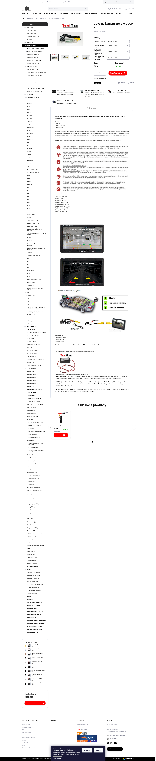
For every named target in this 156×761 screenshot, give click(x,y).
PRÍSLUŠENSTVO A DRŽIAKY (34, 92)
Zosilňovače (30, 455)
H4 (28, 193)
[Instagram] (111, 743)
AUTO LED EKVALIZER (32, 169)
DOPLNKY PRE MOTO (32, 566)
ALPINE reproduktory (32, 457)
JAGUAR (29, 121)
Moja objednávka (66, 2)
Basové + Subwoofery (32, 416)
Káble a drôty (30, 519)
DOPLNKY (29, 39)
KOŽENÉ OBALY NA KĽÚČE (33, 587)
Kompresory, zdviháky (32, 528)
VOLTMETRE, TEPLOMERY (33, 498)
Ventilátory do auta (32, 563)
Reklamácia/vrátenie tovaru (52, 2)
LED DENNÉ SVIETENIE (33, 220)
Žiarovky (30, 324)
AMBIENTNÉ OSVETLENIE (33, 98)
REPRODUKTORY (31, 410)
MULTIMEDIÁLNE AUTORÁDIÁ (34, 602)
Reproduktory (30, 440)
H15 (28, 202)
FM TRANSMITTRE (31, 356)
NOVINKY (29, 596)
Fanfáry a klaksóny (32, 513)
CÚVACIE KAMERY (31, 45)
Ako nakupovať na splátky (28, 747)
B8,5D (28, 175)
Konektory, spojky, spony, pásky (35, 522)
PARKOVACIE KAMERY (32, 608)
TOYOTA (29, 157)
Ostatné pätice (31, 214)
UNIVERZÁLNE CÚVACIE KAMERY (35, 48)
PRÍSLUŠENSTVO (31, 327)
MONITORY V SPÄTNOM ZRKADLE (35, 83)
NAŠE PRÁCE (88, 116)
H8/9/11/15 (30, 270)
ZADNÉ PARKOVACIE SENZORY (34, 629)
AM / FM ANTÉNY (31, 329)
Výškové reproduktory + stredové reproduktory (36, 451)
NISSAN (29, 145)
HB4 (28, 208)
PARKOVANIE (30, 42)
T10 (28, 211)
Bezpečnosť (30, 510)
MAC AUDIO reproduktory (33, 487)
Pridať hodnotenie (30, 703)
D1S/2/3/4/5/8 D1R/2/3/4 (34, 279)
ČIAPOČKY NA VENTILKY (33, 572)
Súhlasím (98, 750)
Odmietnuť (87, 750)
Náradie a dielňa (31, 539)
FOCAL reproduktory (32, 472)
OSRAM (29, 217)
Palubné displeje (31, 551)
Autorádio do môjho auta (28, 737)
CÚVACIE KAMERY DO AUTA (34, 614)
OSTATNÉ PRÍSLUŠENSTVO (34, 401)
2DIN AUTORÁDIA (31, 33)
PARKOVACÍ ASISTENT (32, 632)
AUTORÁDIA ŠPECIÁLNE (33, 36)
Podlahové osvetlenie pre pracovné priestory (36, 248)
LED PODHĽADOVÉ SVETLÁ (34, 365)
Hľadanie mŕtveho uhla (32, 516)
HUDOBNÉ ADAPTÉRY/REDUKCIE (35, 359)
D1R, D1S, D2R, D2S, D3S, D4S (35, 312)
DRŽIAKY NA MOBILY (32, 350)
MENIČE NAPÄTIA (31, 368)
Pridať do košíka (116, 73)
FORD (28, 109)
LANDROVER (30, 127)
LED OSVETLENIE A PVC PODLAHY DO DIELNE (36, 234)
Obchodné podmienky (37, 2)
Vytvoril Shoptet (117, 758)
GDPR (23, 745)
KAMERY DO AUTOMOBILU (34, 60)
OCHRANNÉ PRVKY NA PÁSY (34, 590)
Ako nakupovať (26, 2)
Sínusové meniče (31, 392)
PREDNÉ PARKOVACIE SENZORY (35, 626)
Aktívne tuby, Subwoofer (34, 460)
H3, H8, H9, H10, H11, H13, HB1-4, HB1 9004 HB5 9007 (36, 308)
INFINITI (29, 118)
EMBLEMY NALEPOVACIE (33, 575)
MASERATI (30, 133)
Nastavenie (57, 758)
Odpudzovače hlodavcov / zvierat (35, 545)
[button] (92, 442)
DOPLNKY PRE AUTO (32, 501)
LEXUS (29, 130)
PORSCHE (29, 148)
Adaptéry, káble (32, 318)
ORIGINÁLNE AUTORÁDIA (33, 605)
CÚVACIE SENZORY (31, 617)
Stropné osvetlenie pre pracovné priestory (35, 244)
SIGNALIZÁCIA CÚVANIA (33, 63)
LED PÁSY (29, 252)
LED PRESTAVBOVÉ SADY (33, 255)
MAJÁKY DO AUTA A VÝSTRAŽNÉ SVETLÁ (35, 289)
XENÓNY (29, 292)
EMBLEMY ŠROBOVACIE (33, 578)
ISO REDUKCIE (30, 362)
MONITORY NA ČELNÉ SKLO (34, 80)
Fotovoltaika (30, 371)
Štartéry (30, 321)
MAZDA (29, 136)
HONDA (29, 112)
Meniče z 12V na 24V (32, 380)
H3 (28, 190)
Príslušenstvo (30, 419)
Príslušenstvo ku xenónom (34, 315)
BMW (28, 106)
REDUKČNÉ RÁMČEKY (32, 407)
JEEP (28, 124)
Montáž (24, 740)
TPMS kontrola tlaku (32, 557)
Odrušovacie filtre (32, 434)
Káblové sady (31, 428)
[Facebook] (108, 743)
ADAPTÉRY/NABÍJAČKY (33, 335)
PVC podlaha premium (33, 240)
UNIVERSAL (30, 160)
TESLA (29, 154)
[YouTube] (115, 743)
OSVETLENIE (30, 95)
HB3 (28, 205)
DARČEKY (29, 347)
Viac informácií (74, 754)
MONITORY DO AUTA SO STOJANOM (36, 72)
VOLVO (29, 163)
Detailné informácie (99, 78)
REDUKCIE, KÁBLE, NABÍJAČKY (35, 404)
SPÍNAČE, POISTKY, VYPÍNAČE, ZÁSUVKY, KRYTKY (35, 491)
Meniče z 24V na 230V (33, 377)
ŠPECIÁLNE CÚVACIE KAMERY (35, 51)
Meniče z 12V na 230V (33, 374)
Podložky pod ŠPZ (31, 554)
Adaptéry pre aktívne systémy (35, 422)
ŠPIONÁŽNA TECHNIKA (33, 495)
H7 (28, 196)
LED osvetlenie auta (32, 226)
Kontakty (75, 2)
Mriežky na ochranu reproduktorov (36, 431)
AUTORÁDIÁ (30, 599)
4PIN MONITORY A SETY (33, 69)
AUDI (28, 101)
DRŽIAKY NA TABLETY (32, 353)
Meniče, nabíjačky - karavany (34, 389)
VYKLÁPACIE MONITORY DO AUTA (35, 89)
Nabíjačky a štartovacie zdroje (34, 533)
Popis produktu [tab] (91, 108)
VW (28, 166)
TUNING (29, 569)
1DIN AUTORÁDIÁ (31, 31)
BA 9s (28, 178)
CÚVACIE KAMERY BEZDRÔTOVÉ (35, 611)
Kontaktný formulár (115, 749)
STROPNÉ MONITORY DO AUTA (35, 86)
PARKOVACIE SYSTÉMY (33, 57)
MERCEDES (30, 139)
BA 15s (29, 181)
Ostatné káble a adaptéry (34, 437)
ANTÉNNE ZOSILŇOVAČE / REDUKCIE (36, 332)
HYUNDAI (29, 115)
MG (28, 142)
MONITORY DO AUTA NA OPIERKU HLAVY (35, 76)
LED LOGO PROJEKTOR (33, 223)
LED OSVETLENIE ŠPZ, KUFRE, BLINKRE (34, 230)
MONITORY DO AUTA (32, 66)
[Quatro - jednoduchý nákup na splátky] (87, 738)
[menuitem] (26, 14)
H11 (28, 199)
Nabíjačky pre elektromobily (34, 536)
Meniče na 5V (30, 386)
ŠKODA (29, 151)
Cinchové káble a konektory (35, 425)
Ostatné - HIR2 (31, 282)
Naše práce (25, 742)
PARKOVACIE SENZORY (33, 54)
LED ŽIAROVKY (31, 285)
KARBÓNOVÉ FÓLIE (32, 593)
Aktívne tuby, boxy (31, 413)
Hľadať (86, 8)
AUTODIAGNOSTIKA (32, 341)
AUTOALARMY (30, 338)
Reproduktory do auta (33, 463)
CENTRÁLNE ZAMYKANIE (33, 344)
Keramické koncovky (32, 525)
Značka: (98, 33)
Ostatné (29, 548)
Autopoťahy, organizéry (33, 504)
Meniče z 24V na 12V (32, 383)
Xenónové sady (31, 295)
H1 (28, 187)
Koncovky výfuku (31, 530)
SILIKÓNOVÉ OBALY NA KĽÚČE (35, 584)
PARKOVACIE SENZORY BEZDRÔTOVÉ (36, 620)
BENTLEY (29, 103)
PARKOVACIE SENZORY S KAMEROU (36, 623)
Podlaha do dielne (31, 237)
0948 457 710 (113, 739)
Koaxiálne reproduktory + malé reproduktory (35, 444)
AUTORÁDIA (30, 28)
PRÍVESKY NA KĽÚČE (32, 581)
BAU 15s (29, 184)
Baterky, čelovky (31, 507)
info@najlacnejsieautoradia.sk (117, 735)
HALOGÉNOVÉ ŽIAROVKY (33, 172)
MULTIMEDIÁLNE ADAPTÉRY (34, 398)
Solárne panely (31, 395)
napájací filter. (90, 351)
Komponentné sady (33, 447)
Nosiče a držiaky (31, 542)
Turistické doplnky (31, 560)
